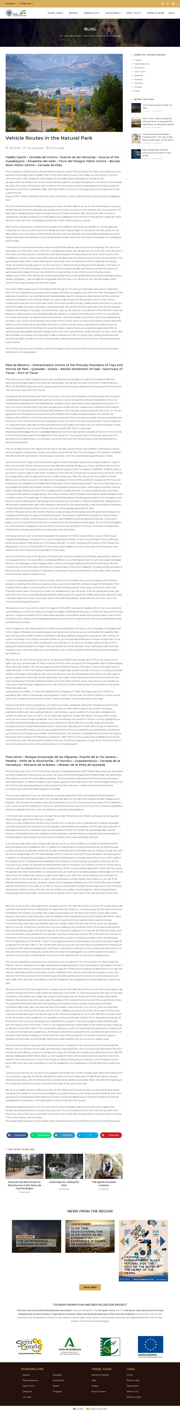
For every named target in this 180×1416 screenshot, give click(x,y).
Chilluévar (138, 83)
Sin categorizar (35, 148)
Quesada (138, 75)
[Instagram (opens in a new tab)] (167, 3)
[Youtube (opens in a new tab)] (172, 3)
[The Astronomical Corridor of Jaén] (136, 108)
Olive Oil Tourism (80, 1224)
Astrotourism (25, 1237)
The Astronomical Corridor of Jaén (33, 1242)
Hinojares (138, 79)
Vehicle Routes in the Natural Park (102, 36)
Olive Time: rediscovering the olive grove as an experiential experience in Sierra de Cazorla (158, 121)
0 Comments (157, 111)
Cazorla (137, 60)
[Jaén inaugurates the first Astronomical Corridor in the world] (136, 154)
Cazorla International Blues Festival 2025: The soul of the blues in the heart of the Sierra (158, 137)
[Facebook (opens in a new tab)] (162, 3)
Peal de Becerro (141, 64)
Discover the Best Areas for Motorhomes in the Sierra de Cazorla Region (24, 1185)
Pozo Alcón (139, 68)
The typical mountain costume (104, 1184)
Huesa (137, 91)
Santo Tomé (139, 71)
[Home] (61, 36)
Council (10, 4)
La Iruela (138, 87)
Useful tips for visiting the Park (64, 1184)
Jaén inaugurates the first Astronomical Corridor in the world (157, 153)
